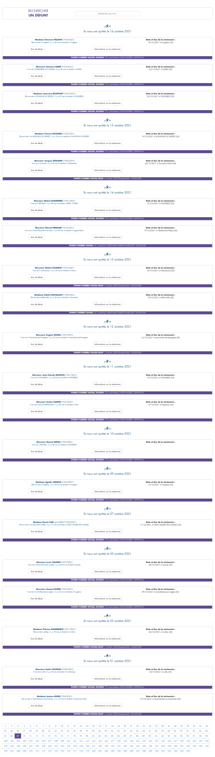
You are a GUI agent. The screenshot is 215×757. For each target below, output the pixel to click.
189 (150, 751)
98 (200, 736)
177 (75, 751)
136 (24, 746)
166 (5, 751)
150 (112, 746)
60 (169, 731)
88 (137, 736)
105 (37, 741)
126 (169, 741)
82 (99, 736)
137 (31, 746)
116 (106, 741)
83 (106, 736)
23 (144, 726)
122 (144, 741)
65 (200, 731)
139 (43, 746)
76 (62, 736)
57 (150, 731)
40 (43, 731)
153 (131, 746)
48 (93, 731)
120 (131, 741)
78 (74, 736)
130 (194, 741)
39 (37, 731)
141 (56, 746)
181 (100, 751)
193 (175, 751)
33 (206, 726)
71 (30, 736)
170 (31, 751)
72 (37, 736)
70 (24, 736)
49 (99, 731)
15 (93, 726)
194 (182, 751)
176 (68, 751)
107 (49, 741)
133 (5, 746)
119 (125, 741)
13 (81, 726)
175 (62, 751)
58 (156, 731)
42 (55, 731)
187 (138, 751)
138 (37, 746)
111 (74, 741)
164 (200, 746)
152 (125, 746)
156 (150, 746)
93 (169, 736)
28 (175, 726)
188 (144, 751)
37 (24, 731)
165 (207, 746)
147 (94, 746)
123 (150, 741)
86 (125, 736)
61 (175, 731)
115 (100, 741)
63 (187, 731)
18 (112, 726)
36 (18, 731)
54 (131, 731)
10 (62, 726)
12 (74, 726)
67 (5, 736)
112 (81, 741)
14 (87, 726)
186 (131, 751)
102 (18, 741)
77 (68, 736)
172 (43, 751)
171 (37, 751)
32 (200, 726)
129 (188, 741)
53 (125, 731)
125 (163, 741)
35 (11, 731)
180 (94, 751)
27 (169, 726)
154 (138, 746)
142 (62, 746)
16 (100, 726)
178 (81, 751)
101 (12, 741)
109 (62, 741)
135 (18, 746)
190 (156, 751)
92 (162, 736)
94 (175, 736)
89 (143, 736)
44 (68, 731)
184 (119, 751)
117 (112, 741)
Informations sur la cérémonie (107, 49)
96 (187, 736)
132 (207, 741)
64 (194, 731)
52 (118, 731)
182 (106, 751)
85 (118, 736)
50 (106, 731)
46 (81, 731)
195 (188, 751)
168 (18, 751)
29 (181, 726)
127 (175, 741)
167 (12, 751)
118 (119, 741)
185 (125, 751)
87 (131, 736)
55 (137, 731)
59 (162, 731)
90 (150, 736)
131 (200, 741)
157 (156, 746)
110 (68, 741)
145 (81, 746)
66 (206, 731)
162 (188, 746)
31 (194, 726)
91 (156, 736)
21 (131, 726)
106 (43, 741)
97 (194, 736)
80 (87, 736)
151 (119, 746)
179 (87, 751)
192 (169, 751)
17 (106, 726)
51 (112, 731)
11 (68, 726)
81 (93, 736)
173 (49, 751)
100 (5, 741)
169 (24, 751)
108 (56, 741)
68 (11, 736)
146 (87, 746)
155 (144, 746)
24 (150, 726)
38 (30, 731)
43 (62, 731)
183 (112, 751)
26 (162, 726)
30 (188, 726)
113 (87, 741)
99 (206, 736)
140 (49, 746)
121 (138, 741)
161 (182, 746)
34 (5, 731)
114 (93, 741)
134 (12, 746)
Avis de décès (37, 49)
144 (75, 746)
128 (182, 741)
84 (112, 736)
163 (194, 746)
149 (106, 746)
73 (43, 736)
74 (49, 736)
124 (156, 741)
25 (156, 726)
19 (118, 726)
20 (125, 726)
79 (81, 736)
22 (137, 726)
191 (163, 751)
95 (181, 736)
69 (18, 736)
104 (31, 741)
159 (169, 746)
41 (49, 731)
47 (87, 731)
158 (163, 746)
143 (68, 746)
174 (56, 751)
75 (55, 736)
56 (143, 731)
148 (100, 746)
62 (181, 731)
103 (24, 741)
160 (175, 746)
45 (74, 731)
